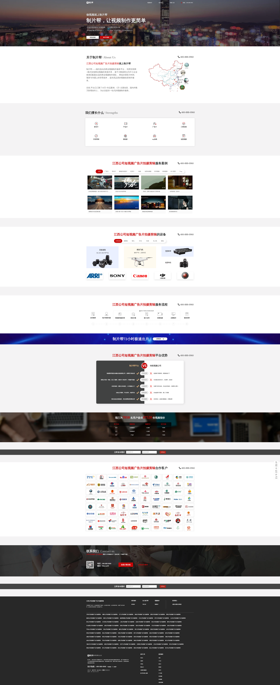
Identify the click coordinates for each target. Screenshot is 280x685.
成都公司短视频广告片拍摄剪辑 (93, 636)
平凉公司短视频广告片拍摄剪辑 (109, 640)
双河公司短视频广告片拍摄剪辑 (176, 644)
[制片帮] (89, 3)
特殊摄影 (165, 171)
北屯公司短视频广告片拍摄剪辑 (160, 644)
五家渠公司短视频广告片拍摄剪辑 (144, 644)
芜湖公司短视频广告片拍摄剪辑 (127, 625)
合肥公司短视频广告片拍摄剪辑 (111, 625)
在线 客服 (276, 465)
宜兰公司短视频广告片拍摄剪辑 (109, 647)
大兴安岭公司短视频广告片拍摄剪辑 (110, 621)
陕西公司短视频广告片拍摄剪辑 (157, 614)
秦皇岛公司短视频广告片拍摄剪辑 (94, 618)
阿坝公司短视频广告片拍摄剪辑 (109, 636)
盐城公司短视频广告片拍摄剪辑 (143, 621)
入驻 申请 (276, 477)
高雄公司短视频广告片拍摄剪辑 (93, 647)
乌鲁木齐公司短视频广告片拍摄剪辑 (94, 644)
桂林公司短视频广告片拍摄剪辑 (156, 633)
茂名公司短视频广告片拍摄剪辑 (109, 633)
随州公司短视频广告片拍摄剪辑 (126, 629)
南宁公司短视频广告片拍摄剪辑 (141, 633)
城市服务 (161, 2)
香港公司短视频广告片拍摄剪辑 (173, 614)
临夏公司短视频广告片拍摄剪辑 (125, 640)
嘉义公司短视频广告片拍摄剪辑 (156, 647)
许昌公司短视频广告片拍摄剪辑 (110, 629)
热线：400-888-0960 (188, 2)
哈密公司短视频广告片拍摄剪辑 (111, 644)
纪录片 (132, 171)
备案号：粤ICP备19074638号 (93, 671)
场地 (162, 241)
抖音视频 (156, 171)
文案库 (141, 660)
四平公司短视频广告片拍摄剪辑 (162, 618)
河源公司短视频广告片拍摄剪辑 (125, 633)
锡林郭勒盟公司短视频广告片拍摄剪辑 (128, 618)
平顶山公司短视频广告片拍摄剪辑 (94, 629)
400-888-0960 (176, 604)
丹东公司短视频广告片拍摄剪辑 (146, 618)
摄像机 (126, 241)
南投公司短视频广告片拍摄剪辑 (141, 647)
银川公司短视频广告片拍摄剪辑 (172, 640)
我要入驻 (172, 2)
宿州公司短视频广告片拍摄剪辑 (143, 625)
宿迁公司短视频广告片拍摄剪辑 (158, 621)
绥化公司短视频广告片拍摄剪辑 (93, 621)
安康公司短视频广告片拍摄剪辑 (172, 636)
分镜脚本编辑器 (143, 670)
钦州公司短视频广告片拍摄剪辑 (172, 633)
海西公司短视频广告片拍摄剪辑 (156, 640)
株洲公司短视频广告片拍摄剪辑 (157, 629)
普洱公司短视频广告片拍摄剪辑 (141, 636)
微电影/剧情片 (123, 171)
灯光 (140, 241)
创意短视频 (148, 171)
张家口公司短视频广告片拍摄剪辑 (110, 618)
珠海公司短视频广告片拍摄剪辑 (93, 633)
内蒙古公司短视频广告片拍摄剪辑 (109, 614)
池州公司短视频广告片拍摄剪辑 (174, 625)
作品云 (141, 657)
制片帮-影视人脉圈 (144, 673)
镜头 (133, 241)
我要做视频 (93, 37)
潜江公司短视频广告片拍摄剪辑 (142, 629)
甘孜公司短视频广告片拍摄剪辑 (125, 636)
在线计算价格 (126, 565)
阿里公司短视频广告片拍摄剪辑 (156, 636)
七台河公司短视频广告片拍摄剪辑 (178, 618)
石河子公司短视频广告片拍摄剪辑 (127, 644)
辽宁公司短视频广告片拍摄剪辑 (126, 614)
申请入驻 (144, 604)
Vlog (180, 171)
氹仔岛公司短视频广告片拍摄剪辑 (172, 647)
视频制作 (149, 2)
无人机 (155, 241)
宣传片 (114, 171)
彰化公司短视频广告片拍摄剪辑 (125, 647)
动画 (139, 171)
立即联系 (158, 338)
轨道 (147, 241)
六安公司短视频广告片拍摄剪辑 (158, 625)
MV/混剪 (173, 171)
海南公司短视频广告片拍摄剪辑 (142, 614)
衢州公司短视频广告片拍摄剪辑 (174, 621)
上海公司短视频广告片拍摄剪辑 (127, 621)
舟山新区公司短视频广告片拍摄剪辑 (94, 625)
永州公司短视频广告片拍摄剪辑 (173, 629)
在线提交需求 (143, 565)
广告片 (107, 171)
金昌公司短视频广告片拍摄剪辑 (93, 640)
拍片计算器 (106, 37)
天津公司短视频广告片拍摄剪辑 (93, 614)
